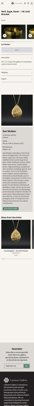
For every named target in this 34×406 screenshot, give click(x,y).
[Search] (27, 3)
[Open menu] (1, 3)
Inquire (4, 79)
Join (26, 366)
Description (5, 57)
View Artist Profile (10, 209)
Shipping (4, 72)
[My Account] (24, 3)
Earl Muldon (5, 44)
